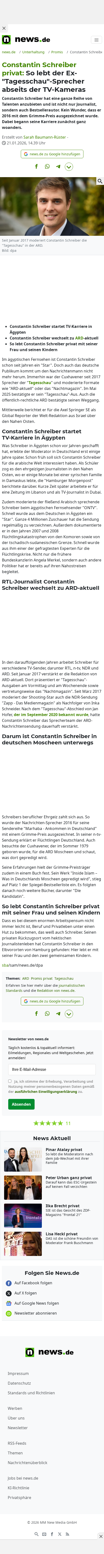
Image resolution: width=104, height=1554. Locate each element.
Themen (15, 1453)
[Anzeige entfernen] (100, 1536)
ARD (25, 978)
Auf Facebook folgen (33, 1283)
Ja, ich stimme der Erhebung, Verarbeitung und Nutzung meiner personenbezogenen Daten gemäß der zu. (51, 1086)
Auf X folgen (25, 1293)
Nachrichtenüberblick (27, 1462)
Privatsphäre (19, 1497)
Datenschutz (19, 1383)
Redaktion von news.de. (56, 990)
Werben (15, 1408)
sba (5, 965)
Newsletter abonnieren (35, 1313)
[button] (52, 154)
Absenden (21, 1104)
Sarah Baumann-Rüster (44, 137)
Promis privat (41, 978)
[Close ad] (4, 28)
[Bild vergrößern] (100, 181)
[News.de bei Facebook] (52, 1533)
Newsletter (18, 1427)
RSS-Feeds (17, 1443)
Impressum (18, 1373)
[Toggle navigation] (96, 40)
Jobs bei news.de (23, 1478)
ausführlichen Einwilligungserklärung (46, 1091)
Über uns (16, 1418)
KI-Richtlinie (18, 1488)
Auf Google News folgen (36, 1303)
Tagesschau (64, 978)
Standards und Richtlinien (31, 1393)
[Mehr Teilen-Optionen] (69, 167)
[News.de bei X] (60, 1533)
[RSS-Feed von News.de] (67, 1533)
